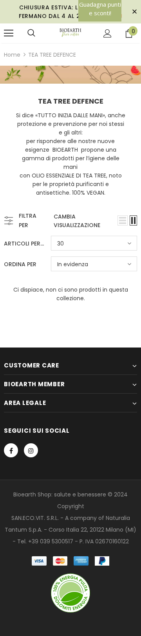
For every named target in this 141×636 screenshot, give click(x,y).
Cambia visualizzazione (77, 221)
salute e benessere (80, 494)
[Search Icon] (31, 33)
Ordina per (20, 264)
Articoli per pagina (24, 243)
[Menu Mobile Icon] (8, 33)
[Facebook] (11, 450)
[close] (134, 12)
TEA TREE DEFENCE (52, 55)
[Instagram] (31, 450)
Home (12, 55)
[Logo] (71, 33)
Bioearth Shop (32, 494)
